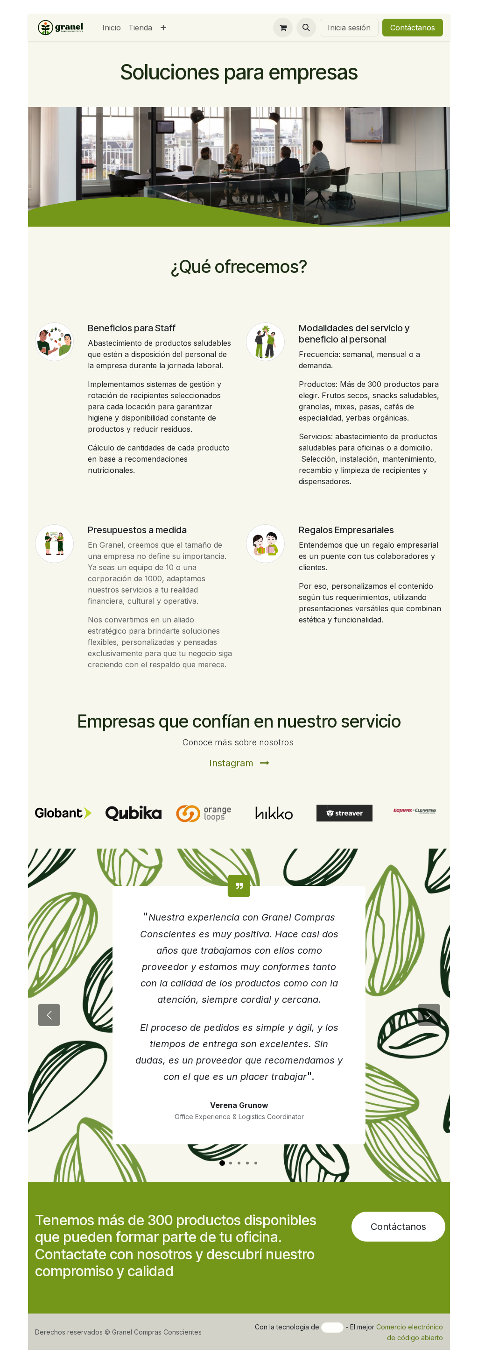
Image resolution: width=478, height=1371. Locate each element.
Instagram (232, 763)
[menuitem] (111, 27)
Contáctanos (412, 27)
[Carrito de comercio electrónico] (283, 27)
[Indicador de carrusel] (222, 1163)
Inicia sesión (349, 27)
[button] (306, 27)
